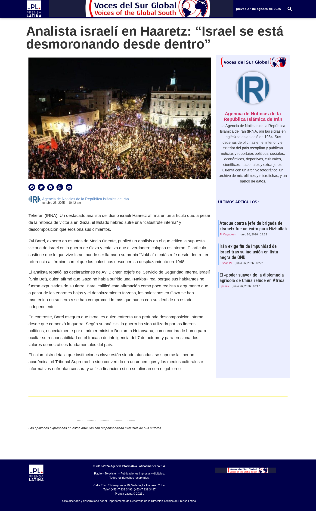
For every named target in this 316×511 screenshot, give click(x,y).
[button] (290, 9)
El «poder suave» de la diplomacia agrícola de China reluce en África (252, 277)
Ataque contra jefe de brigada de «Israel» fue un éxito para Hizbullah (253, 225)
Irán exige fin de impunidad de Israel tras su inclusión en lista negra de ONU (249, 251)
